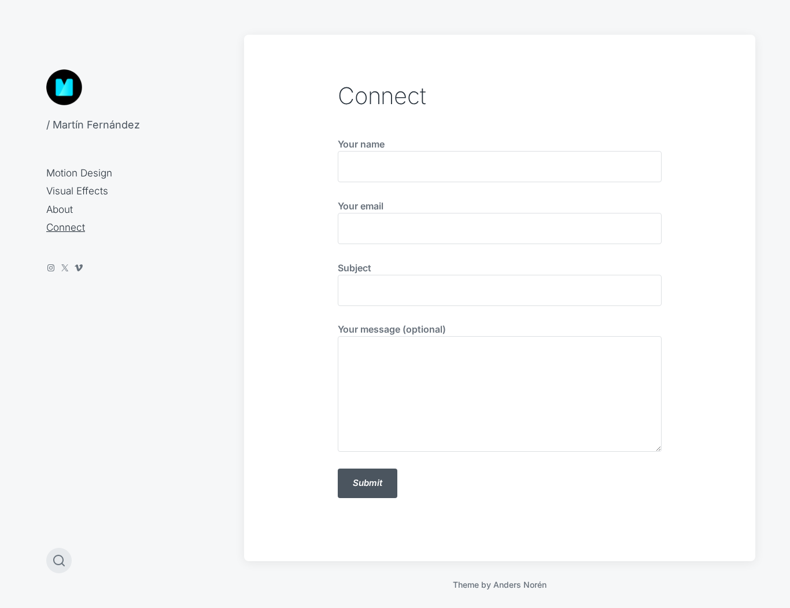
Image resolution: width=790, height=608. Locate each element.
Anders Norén (520, 584)
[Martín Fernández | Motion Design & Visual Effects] (64, 87)
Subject (354, 268)
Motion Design (79, 173)
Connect (65, 227)
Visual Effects (77, 191)
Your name (361, 144)
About (59, 209)
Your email (360, 206)
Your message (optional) (392, 329)
